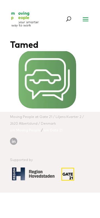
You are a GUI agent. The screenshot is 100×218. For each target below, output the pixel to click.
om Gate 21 (53, 130)
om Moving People (25, 130)
